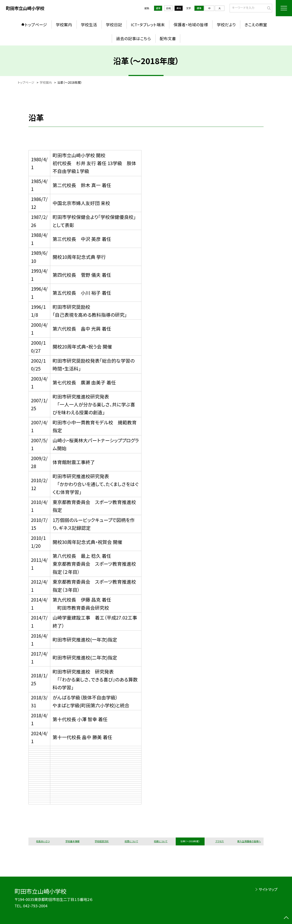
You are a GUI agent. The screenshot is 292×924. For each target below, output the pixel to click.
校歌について (160, 841)
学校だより (226, 24)
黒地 (178, 8)
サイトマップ (268, 889)
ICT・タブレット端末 (148, 24)
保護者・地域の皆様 (191, 24)
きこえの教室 (256, 24)
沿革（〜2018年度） (190, 841)
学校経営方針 (102, 841)
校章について (131, 841)
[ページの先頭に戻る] (286, 918)
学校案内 (64, 24)
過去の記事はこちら (133, 38)
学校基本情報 (72, 841)
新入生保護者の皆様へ (249, 841)
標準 (199, 8)
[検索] (268, 8)
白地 (168, 8)
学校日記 (114, 24)
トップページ (36, 24)
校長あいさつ (43, 841)
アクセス (219, 841)
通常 (158, 8)
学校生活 (89, 24)
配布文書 (168, 38)
